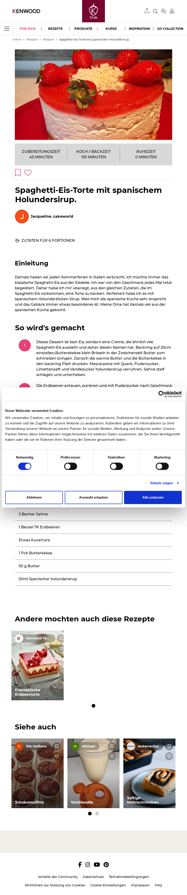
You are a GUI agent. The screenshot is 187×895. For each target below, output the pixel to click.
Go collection (170, 28)
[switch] (70, 466)
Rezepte (55, 28)
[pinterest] (106, 864)
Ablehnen (34, 497)
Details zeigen (161, 483)
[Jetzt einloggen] (172, 11)
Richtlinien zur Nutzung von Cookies (55, 885)
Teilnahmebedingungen (129, 877)
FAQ (158, 885)
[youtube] (97, 864)
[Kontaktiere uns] (165, 11)
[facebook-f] (79, 864)
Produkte (83, 28)
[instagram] (87, 864)
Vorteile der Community (58, 877)
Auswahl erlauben (93, 497)
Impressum (140, 885)
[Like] (61, 648)
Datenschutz (93, 877)
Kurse (111, 28)
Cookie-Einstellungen (108, 885)
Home (17, 39)
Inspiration (139, 28)
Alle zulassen (153, 497)
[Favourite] (61, 638)
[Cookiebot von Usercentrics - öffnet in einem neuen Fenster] (162, 394)
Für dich (28, 28)
